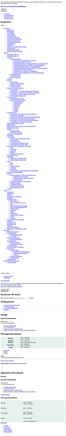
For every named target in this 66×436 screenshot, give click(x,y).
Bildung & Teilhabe (15, 85)
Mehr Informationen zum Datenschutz (11, 286)
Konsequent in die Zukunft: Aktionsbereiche (22, 118)
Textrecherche (17, 103)
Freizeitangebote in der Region (15, 219)
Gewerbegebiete (11, 233)
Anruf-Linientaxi (14, 166)
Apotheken (13, 149)
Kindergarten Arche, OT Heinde (22, 62)
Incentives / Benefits (16, 132)
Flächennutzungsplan (16, 244)
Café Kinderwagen (15, 77)
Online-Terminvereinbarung (11, 261)
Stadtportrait (10, 31)
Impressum (7, 427)
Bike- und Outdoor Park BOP (18, 203)
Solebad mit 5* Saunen (16, 215)
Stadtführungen (11, 224)
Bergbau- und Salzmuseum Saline (16, 47)
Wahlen (9, 173)
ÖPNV (8, 161)
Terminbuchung (11, 262)
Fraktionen (17, 106)
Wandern (12, 218)
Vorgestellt (7, 28)
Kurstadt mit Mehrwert (13, 37)
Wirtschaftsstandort (12, 232)
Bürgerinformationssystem (17, 100)
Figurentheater (14, 140)
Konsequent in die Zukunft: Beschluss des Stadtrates (25, 117)
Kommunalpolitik (12, 97)
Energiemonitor (11, 259)
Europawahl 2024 (15, 183)
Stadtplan (10, 225)
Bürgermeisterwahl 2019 (17, 187)
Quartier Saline (14, 250)
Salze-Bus (13, 167)
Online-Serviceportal (12, 54)
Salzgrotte (10, 198)
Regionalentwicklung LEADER (15, 123)
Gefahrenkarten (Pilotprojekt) (18, 158)
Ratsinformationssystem (17, 99)
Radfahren (13, 210)
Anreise (9, 195)
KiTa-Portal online (15, 76)
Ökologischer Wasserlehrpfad (18, 207)
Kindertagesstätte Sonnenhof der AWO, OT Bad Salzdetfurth (30, 68)
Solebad (6, 310)
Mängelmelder (11, 125)
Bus (11, 164)
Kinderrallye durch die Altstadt (18, 206)
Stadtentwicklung (12, 112)
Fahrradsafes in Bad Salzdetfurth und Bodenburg (24, 170)
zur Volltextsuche (9, 18)
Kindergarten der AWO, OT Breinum (23, 70)
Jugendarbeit (11, 137)
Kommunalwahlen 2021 (17, 186)
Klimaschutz (10, 248)
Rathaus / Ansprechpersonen (15, 88)
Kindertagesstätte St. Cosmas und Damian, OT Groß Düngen (31, 63)
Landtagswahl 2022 (16, 184)
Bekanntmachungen (13, 128)
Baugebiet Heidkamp (16, 239)
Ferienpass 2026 (15, 141)
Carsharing (13, 169)
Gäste (5, 190)
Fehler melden (8, 430)
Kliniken (12, 152)
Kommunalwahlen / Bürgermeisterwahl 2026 (23, 175)
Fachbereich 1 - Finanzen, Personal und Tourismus (24, 91)
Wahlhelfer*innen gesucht (21, 177)
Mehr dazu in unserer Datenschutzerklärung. (14, 6)
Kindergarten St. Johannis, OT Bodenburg (25, 71)
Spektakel (10, 45)
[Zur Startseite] (20, 272)
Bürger (6, 53)
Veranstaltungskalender (14, 42)
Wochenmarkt (11, 48)
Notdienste (7, 278)
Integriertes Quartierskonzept (22, 251)
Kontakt (6, 425)
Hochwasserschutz (12, 155)
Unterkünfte (10, 193)
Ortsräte (16, 111)
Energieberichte (14, 258)
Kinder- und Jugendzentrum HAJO (20, 138)
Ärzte (11, 147)
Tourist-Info (10, 192)
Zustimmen (4, 11)
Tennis (12, 216)
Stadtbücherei (11, 44)
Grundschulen (14, 82)
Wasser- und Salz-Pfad (13, 40)
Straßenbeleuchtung (16, 256)
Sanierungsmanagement (21, 253)
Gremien (16, 108)
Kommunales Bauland (13, 238)
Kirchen (9, 189)
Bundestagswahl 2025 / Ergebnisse (20, 181)
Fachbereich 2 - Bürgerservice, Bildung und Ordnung (25, 92)
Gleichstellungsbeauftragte (18, 96)
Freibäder (9, 221)
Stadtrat (16, 109)
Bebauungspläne (15, 242)
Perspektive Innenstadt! (17, 115)
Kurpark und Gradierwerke (14, 39)
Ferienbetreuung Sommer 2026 (19, 144)
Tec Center (13, 236)
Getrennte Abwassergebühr (14, 172)
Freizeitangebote (11, 199)
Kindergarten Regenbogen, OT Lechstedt (25, 60)
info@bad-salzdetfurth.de (13, 329)
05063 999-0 (10, 326)
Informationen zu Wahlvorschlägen (23, 178)
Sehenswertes (11, 34)
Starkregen (10, 157)
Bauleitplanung (11, 241)
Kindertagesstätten (15, 59)
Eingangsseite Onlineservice (12, 305)
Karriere (9, 129)
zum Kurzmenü (8, 17)
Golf (11, 204)
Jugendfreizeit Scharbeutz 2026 (19, 143)
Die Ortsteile (10, 33)
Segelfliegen (13, 213)
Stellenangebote (14, 131)
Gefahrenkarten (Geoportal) (18, 160)
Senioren (9, 79)
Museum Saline (11, 222)
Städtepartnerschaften (13, 50)
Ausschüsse (17, 105)
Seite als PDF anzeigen (7, 360)
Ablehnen (3, 9)
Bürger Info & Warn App (17, 154)
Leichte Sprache (8, 276)
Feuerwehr (13, 151)
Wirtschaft (7, 230)
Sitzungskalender (18, 102)
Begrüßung (10, 30)
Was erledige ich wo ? (13, 56)
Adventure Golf (14, 201)
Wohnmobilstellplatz (13, 227)
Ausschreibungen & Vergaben (15, 247)
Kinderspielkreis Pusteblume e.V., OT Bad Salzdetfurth (29, 73)
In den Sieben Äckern (16, 235)
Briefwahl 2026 (18, 180)
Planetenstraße (14, 209)
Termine (16, 255)
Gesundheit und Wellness (14, 196)
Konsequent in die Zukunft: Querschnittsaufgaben (24, 120)
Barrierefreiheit (8, 432)
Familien (9, 57)
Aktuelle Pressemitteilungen (15, 51)
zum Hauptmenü (8, 15)
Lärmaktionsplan (12, 245)
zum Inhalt (7, 14)
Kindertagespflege (15, 74)
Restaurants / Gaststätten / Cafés (16, 229)
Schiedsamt (10, 135)
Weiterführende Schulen (17, 83)
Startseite (6, 350)
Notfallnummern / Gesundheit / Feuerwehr (19, 146)
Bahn (11, 163)
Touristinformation (9, 307)
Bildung (9, 80)
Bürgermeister (14, 89)
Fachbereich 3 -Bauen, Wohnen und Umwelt (22, 94)
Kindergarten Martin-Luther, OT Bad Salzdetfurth (27, 66)
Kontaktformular (5, 394)
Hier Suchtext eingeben (7, 298)
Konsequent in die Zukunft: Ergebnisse (21, 122)
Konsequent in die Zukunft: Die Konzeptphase (23, 114)
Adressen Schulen (15, 86)
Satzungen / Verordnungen (14, 134)
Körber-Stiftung (11, 36)
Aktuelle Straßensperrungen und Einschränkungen (21, 126)
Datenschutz (7, 428)
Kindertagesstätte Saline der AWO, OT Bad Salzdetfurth (29, 65)
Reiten (12, 212)
